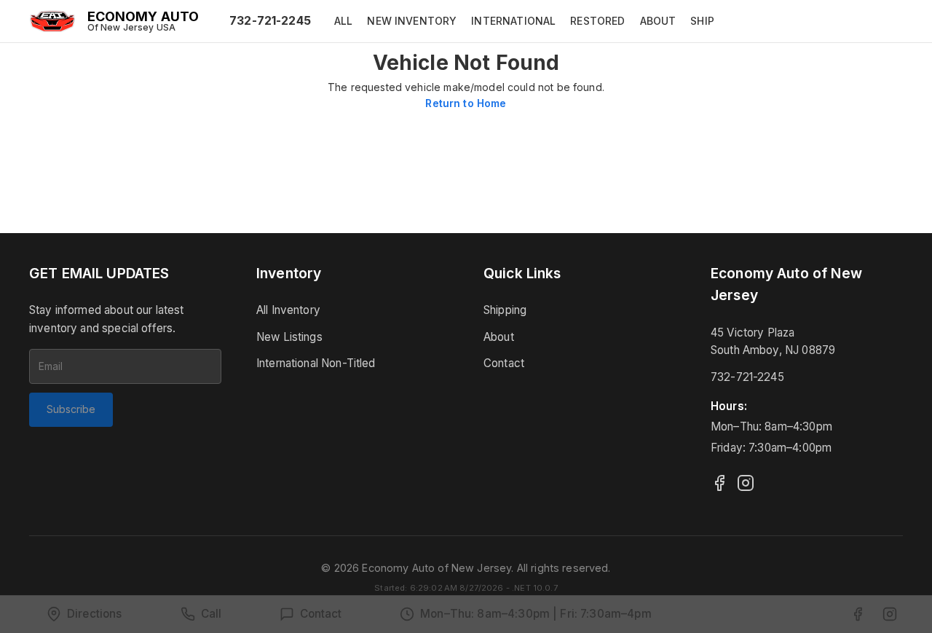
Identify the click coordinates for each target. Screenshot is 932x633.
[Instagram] (745, 483)
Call (211, 614)
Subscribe (71, 409)
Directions (94, 614)
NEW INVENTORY (412, 21)
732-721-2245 (270, 20)
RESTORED (597, 21)
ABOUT (658, 21)
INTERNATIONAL (513, 21)
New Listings (289, 337)
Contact (503, 363)
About (498, 337)
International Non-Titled (316, 363)
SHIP (702, 21)
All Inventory (288, 310)
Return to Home (465, 103)
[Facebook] (719, 483)
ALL (343, 21)
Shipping (504, 310)
